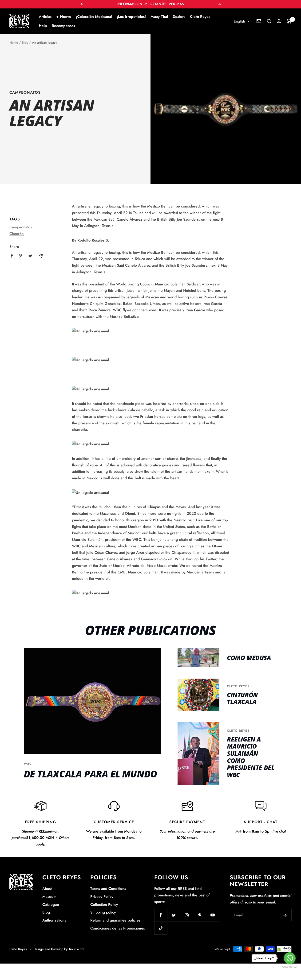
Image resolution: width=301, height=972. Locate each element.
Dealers (179, 16)
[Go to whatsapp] (290, 958)
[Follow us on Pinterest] (199, 915)
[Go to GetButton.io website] (289, 967)
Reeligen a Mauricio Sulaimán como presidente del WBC (250, 757)
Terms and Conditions (108, 888)
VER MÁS (176, 4)
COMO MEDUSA (249, 657)
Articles (45, 16)
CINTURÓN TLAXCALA (242, 698)
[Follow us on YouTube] (212, 915)
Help (43, 25)
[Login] (279, 21)
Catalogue (50, 904)
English (239, 21)
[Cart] (289, 21)
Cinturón (16, 233)
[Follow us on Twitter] (173, 915)
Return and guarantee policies (115, 920)
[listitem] (12, 256)
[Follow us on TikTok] (160, 928)
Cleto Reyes (200, 16)
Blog (25, 42)
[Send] (285, 915)
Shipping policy (103, 912)
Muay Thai (159, 16)
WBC (28, 763)
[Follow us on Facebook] (160, 915)
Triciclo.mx (76, 949)
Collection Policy (104, 904)
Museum (49, 896)
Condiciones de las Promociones (117, 928)
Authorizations (54, 920)
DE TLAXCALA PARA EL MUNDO (90, 773)
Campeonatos (25, 92)
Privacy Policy (101, 896)
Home (13, 42)
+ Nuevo (63, 16)
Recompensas (63, 25)
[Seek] (269, 21)
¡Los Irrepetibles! (131, 16)
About (47, 888)
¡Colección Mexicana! (94, 16)
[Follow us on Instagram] (186, 915)
